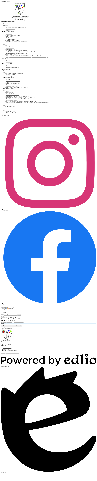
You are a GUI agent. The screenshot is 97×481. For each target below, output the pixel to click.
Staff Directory (9, 62)
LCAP (7, 45)
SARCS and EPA (10, 46)
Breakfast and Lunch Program (13, 37)
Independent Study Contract (12, 67)
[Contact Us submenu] (4, 105)
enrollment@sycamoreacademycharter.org (10, 353)
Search (2, 314)
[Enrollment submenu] (4, 72)
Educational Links (10, 48)
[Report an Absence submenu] (4, 110)
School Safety (9, 36)
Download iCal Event (19, 322)
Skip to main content (5, 1)
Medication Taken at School (12, 40)
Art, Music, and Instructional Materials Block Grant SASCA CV (20, 51)
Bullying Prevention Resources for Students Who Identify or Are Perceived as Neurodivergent (27, 57)
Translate (11, 308)
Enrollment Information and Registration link (16, 27)
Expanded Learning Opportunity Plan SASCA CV (17, 53)
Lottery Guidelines (10, 29)
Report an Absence (10, 65)
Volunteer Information (11, 39)
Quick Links (9, 34)
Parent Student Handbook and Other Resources (16, 41)
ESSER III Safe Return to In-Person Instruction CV (17, 50)
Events (2, 323)
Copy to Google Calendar (6, 322)
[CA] (4, 44)
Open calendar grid (17, 325)
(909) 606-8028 (7, 344)
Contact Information (10, 60)
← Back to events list (6, 325)
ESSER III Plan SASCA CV (12, 49)
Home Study (9, 30)
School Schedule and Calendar (13, 35)
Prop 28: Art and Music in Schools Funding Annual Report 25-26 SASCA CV (23, 55)
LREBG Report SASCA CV (12, 54)
